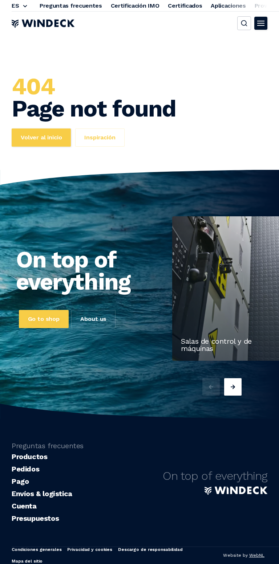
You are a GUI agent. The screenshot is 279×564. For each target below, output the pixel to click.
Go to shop (44, 318)
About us (93, 318)
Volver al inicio (41, 137)
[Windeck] (43, 23)
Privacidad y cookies (89, 549)
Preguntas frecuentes (71, 5)
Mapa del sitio (27, 561)
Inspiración (99, 137)
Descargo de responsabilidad (150, 549)
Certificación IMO (135, 5)
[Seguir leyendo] (187, 358)
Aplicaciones (228, 5)
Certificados (185, 5)
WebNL (256, 555)
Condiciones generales (36, 549)
